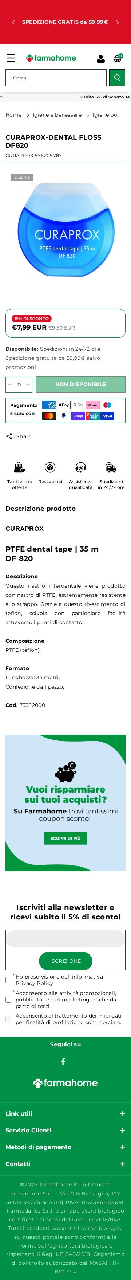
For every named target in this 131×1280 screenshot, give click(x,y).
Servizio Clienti (28, 1130)
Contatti (18, 1163)
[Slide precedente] (13, 22)
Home (14, 115)
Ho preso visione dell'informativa (59, 980)
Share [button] (24, 436)
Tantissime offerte (19, 484)
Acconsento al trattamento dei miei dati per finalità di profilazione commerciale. (69, 1019)
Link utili (18, 1113)
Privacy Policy (34, 983)
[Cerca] (117, 77)
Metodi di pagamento (38, 1147)
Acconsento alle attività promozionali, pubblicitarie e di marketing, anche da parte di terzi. (66, 999)
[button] (11, 58)
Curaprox (19, 155)
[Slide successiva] (118, 22)
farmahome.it (59, 1184)
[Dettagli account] (101, 59)
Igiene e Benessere (58, 115)
